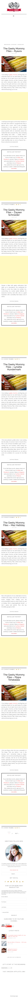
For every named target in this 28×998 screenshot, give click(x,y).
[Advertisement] (14, 28)
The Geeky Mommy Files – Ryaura (14, 49)
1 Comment (5, 359)
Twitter (8, 882)
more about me (14, 870)
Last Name (3, 907)
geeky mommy (13, 74)
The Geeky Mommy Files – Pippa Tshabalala (14, 677)
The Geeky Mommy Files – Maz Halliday (14, 523)
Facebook (6, 159)
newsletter (14, 168)
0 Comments (6, 204)
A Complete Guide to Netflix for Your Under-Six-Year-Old (17, 936)
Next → (17, 833)
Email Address (4, 896)
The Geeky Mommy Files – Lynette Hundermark (14, 367)
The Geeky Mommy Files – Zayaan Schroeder (14, 212)
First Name (3, 901)
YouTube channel (19, 161)
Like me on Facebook (14, 957)
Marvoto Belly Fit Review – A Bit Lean (17, 942)
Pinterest (18, 163)
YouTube (11, 882)
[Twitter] (17, 204)
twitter (18, 157)
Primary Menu (14, 16)
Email (23, 882)
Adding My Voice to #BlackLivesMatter (12, 950)
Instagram (21, 159)
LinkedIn (20, 882)
